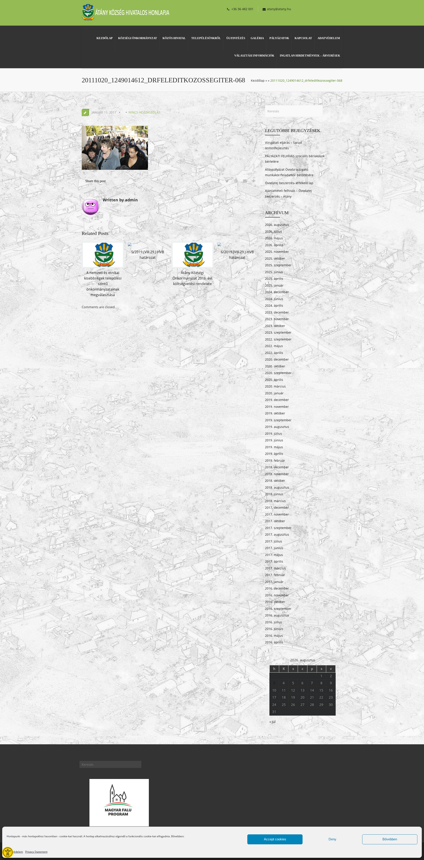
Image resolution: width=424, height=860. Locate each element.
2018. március (275, 501)
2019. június (274, 440)
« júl (272, 721)
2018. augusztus (277, 487)
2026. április (274, 245)
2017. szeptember (278, 528)
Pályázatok (279, 38)
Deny (332, 839)
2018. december (277, 467)
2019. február (275, 460)
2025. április (274, 278)
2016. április (274, 642)
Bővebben (389, 839)
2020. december (277, 359)
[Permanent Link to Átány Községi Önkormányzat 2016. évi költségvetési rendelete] (192, 267)
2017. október (275, 521)
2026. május (274, 238)
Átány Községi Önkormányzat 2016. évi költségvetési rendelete (192, 278)
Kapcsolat (303, 38)
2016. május (274, 635)
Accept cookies (275, 839)
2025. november (277, 251)
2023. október (275, 326)
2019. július (273, 433)
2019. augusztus (277, 427)
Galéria (257, 38)
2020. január (274, 393)
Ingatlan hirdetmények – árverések (310, 55)
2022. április (274, 353)
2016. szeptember (278, 609)
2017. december (277, 507)
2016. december (277, 588)
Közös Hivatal (174, 38)
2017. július (273, 541)
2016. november (277, 595)
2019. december (277, 400)
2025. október (275, 258)
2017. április (274, 561)
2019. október (275, 413)
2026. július (273, 231)
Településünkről (206, 38)
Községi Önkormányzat (137, 38)
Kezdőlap (105, 38)
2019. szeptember (278, 420)
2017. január (274, 582)
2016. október (275, 602)
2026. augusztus (277, 225)
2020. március (275, 386)
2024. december (277, 292)
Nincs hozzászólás (144, 112)
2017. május (274, 555)
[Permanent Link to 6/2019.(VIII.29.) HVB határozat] (219, 246)
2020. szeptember (278, 373)
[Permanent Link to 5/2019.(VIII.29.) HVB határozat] (130, 246)
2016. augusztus (277, 615)
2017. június (274, 548)
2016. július (273, 622)
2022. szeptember (278, 339)
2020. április (274, 380)
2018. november (277, 474)
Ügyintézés (235, 38)
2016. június (274, 629)
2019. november (277, 406)
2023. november (277, 319)
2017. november (277, 514)
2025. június (274, 272)
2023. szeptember (278, 332)
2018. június (274, 494)
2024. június (274, 299)
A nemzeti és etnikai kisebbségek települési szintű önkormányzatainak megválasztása (102, 283)
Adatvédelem (15, 852)
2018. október (275, 480)
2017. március (275, 568)
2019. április (274, 454)
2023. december (277, 312)
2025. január (274, 285)
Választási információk (254, 55)
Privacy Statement (36, 852)
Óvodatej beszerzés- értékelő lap (289, 183)
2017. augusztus (277, 534)
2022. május (274, 346)
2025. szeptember (278, 265)
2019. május (274, 447)
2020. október (275, 366)
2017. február (275, 575)
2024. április (274, 305)
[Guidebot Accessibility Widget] (7, 852)
